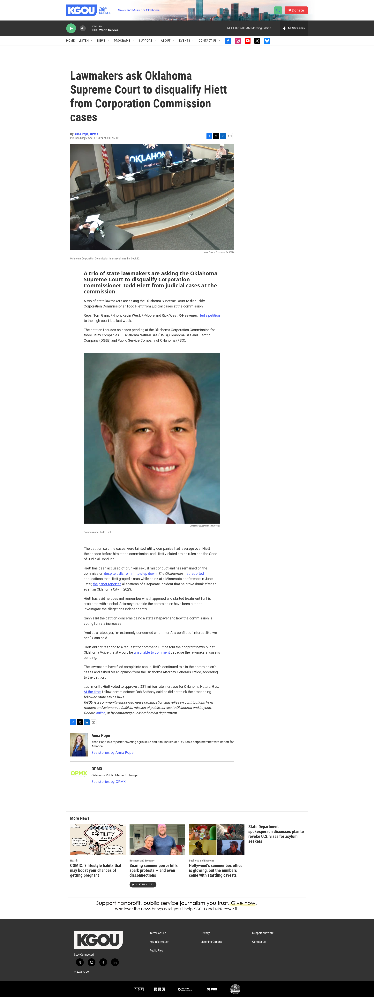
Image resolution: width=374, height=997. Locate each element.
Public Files (156, 950)
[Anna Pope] (79, 744)
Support (146, 40)
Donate (298, 10)
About (166, 40)
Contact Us (208, 40)
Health (74, 860)
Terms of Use (158, 933)
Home (70, 40)
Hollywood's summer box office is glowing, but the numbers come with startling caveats (216, 870)
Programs (122, 40)
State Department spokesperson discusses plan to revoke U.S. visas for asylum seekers (276, 834)
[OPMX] (79, 778)
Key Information (159, 941)
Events (184, 40)
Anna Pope (81, 134)
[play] (71, 28)
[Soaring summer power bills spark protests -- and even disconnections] (157, 839)
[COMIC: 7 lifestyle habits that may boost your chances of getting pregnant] (98, 839)
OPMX (94, 134)
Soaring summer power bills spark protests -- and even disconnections (154, 870)
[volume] (82, 28)
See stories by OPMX (109, 781)
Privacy (205, 933)
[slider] (89, 28)
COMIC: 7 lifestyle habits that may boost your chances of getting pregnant (95, 870)
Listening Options (211, 941)
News (101, 40)
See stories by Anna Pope (112, 752)
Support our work (262, 933)
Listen (84, 40)
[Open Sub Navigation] (91, 40)
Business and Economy (142, 860)
